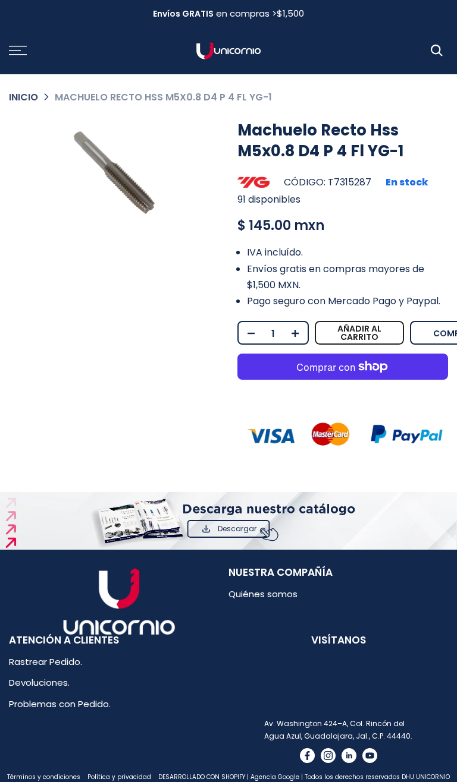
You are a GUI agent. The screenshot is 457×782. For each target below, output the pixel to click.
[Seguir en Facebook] (307, 755)
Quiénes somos (263, 594)
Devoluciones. (39, 682)
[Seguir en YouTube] (369, 755)
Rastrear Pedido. (45, 661)
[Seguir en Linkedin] (349, 755)
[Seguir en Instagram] (328, 755)
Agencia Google (275, 776)
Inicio (23, 97)
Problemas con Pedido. (60, 704)
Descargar (237, 529)
